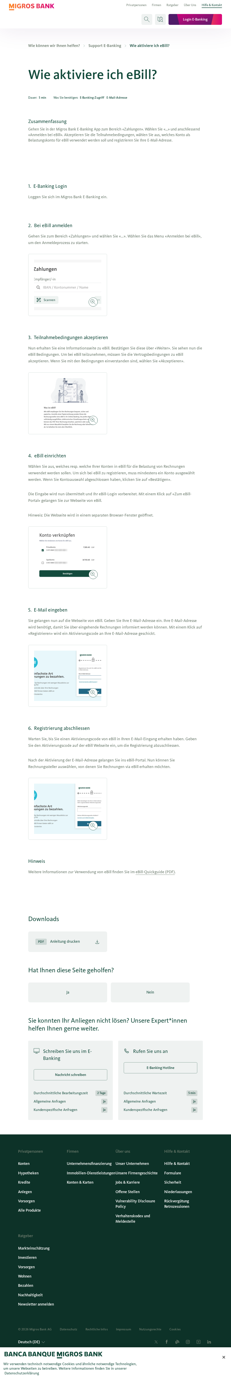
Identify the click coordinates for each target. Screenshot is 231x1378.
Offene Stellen (128, 1191)
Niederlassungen (178, 1191)
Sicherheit (172, 1182)
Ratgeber (172, 5)
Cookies (175, 1329)
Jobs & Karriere (128, 1182)
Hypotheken (28, 1173)
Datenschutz (68, 1329)
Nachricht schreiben (70, 1075)
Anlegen (25, 1191)
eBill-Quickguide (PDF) (155, 871)
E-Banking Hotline (160, 1068)
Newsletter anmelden (36, 1304)
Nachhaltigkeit (30, 1295)
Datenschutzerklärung (22, 1373)
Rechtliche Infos (96, 1329)
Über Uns (190, 5)
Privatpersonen (136, 5)
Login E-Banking (195, 19)
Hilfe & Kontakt (212, 5)
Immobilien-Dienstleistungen (91, 1173)
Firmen (156, 5)
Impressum (123, 1329)
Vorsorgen (26, 1201)
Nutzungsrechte (150, 1329)
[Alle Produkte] (160, 19)
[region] (115, 1362)
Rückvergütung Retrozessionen (176, 1204)
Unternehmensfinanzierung (89, 1163)
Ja (67, 992)
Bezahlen (25, 1285)
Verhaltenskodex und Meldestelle (133, 1219)
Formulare (172, 1173)
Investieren (27, 1257)
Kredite (24, 1182)
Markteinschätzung (34, 1248)
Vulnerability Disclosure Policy (135, 1204)
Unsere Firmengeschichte (137, 1173)
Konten (24, 1163)
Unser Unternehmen (132, 1163)
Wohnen (24, 1276)
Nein (150, 992)
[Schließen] (224, 1357)
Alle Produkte (29, 1210)
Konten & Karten (80, 1182)
